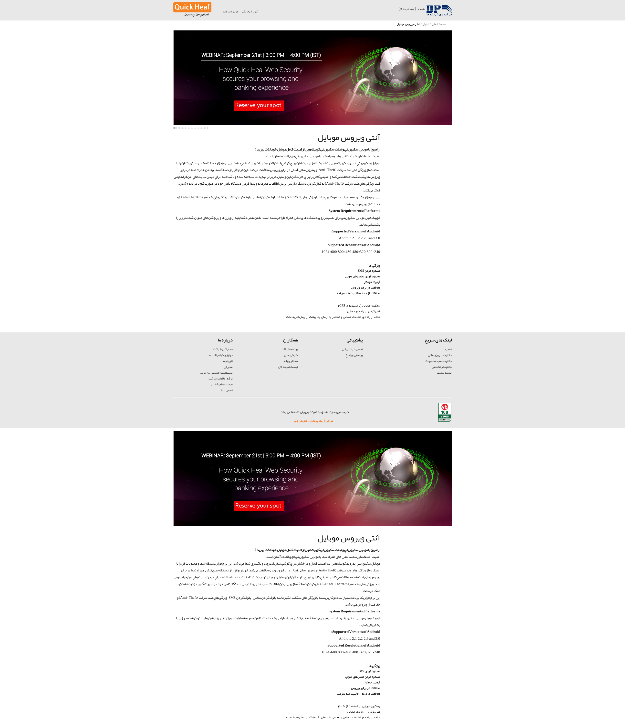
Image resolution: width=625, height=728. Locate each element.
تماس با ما (227, 390)
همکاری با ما (290, 361)
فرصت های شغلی (222, 384)
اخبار (426, 24)
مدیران (228, 367)
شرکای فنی (291, 355)
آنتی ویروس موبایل (349, 137)
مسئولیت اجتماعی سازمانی (216, 372)
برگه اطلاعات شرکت (220, 378)
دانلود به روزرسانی (440, 355)
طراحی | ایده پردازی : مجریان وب (313, 421)
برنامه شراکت (289, 349)
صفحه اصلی (439, 24)
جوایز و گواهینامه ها (220, 355)
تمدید (448, 349)
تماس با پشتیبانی (352, 349)
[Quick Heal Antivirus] (192, 15)
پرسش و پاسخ (354, 355)
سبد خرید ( (408, 9)
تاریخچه (228, 361)
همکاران (290, 340)
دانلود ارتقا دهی (442, 367)
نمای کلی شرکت (223, 349)
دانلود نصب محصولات (438, 361)
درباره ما (225, 340)
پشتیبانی (421, 9)
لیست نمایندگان (288, 367)
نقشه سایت (444, 372)
